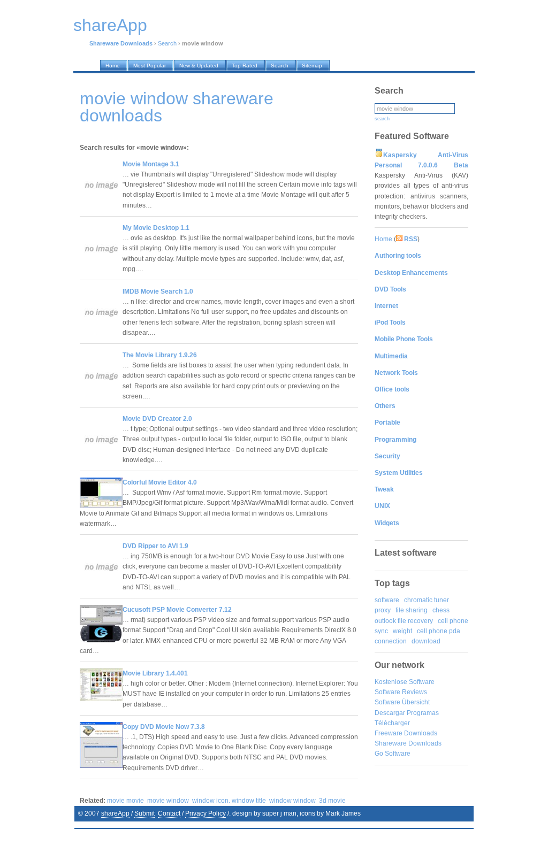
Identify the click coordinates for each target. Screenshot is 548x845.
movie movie (125, 800)
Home (383, 239)
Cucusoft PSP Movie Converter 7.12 (177, 609)
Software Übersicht (402, 702)
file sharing (411, 610)
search (382, 118)
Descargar (390, 713)
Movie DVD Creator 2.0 (157, 418)
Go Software (392, 753)
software (387, 600)
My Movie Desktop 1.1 (156, 228)
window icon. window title (229, 800)
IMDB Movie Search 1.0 (158, 291)
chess (441, 610)
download (426, 641)
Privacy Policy (205, 813)
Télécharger (392, 723)
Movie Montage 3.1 (151, 164)
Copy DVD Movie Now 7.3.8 (164, 727)
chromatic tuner (426, 600)
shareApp (115, 813)
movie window (168, 800)
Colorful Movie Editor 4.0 (160, 482)
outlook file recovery (404, 621)
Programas (423, 713)
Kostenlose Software (405, 682)
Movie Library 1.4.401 (155, 673)
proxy (383, 610)
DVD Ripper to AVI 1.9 (155, 546)
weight (402, 631)
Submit (144, 813)
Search (167, 43)
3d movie (332, 800)
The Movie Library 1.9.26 (160, 355)
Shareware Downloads (408, 743)
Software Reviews (401, 692)
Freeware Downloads (406, 733)
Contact (169, 813)
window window (292, 800)
